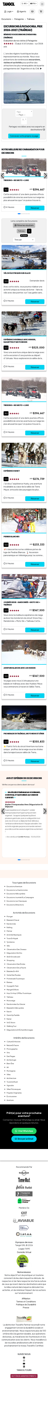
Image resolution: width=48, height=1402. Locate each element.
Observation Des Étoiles (16, 964)
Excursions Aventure (14, 886)
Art (8, 1067)
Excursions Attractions (15, 905)
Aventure (10, 1100)
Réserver (35, 208)
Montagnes (11, 1071)
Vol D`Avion (11, 1023)
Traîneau (10, 997)
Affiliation (26, 1298)
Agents (22, 11)
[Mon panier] (41, 11)
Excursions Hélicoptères (16, 894)
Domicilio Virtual (24, 1252)
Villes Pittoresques (14, 1089)
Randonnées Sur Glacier (16, 1004)
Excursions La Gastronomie (17, 890)
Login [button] (9, 11)
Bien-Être (10, 1064)
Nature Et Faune (13, 1045)
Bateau (9, 982)
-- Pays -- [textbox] (20, 114)
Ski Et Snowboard (13, 957)
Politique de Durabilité (26, 1304)
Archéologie (11, 1060)
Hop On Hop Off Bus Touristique (19, 993)
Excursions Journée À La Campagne (20, 897)
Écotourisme (11, 1096)
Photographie (12, 1049)
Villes (9, 1074)
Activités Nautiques (14, 935)
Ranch (9, 1012)
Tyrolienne (11, 942)
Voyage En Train (13, 986)
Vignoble (10, 1085)
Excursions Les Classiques (17, 901)
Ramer (9, 1019)
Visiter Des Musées (14, 975)
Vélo (8, 946)
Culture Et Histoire (13, 1042)
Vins (8, 1053)
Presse (26, 1307)
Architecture (11, 1078)
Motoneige (11, 1001)
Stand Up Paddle (13, 1015)
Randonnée (11, 924)
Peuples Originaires (14, 1093)
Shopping (10, 960)
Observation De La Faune (16, 968)
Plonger (10, 916)
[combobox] (24, 113)
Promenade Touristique (15, 979)
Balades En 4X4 (13, 971)
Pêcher (9, 931)
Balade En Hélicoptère (15, 1008)
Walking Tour (11, 1026)
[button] (2, 175)
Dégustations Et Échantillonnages (20, 1030)
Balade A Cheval (13, 920)
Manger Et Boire (13, 990)
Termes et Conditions (26, 1301)
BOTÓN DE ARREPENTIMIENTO (24, 1376)
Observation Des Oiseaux (16, 949)
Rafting (9, 927)
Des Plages (11, 1056)
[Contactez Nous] (32, 11)
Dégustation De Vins (14, 953)
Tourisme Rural (12, 1082)
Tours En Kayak (12, 938)
